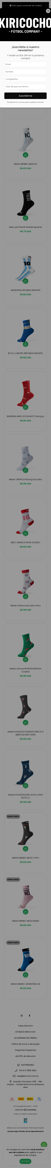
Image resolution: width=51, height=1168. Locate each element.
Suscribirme (25, 95)
